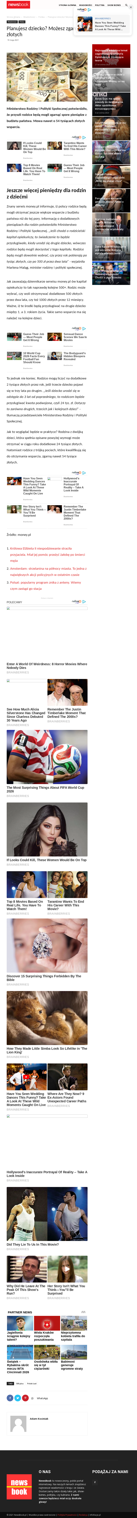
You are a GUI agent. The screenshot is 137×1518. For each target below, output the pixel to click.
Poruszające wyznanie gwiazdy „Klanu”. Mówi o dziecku (109, 202)
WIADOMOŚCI (85, 5)
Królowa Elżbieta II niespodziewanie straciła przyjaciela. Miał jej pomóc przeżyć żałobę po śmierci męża (47, 555)
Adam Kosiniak (39, 1418)
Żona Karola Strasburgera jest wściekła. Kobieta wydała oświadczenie (110, 250)
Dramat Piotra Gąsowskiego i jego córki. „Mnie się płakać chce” (110, 178)
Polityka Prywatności (67, 1514)
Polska (41, 17)
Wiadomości (29, 17)
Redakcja (83, 1514)
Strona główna (67, 5)
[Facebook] (95, 1482)
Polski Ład (31, 1383)
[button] (126, 5)
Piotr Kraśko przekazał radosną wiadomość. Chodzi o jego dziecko (108, 274)
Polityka (99, 5)
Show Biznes (114, 5)
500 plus (20, 1383)
